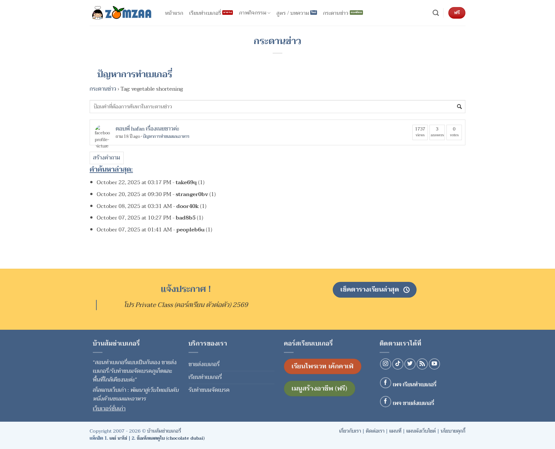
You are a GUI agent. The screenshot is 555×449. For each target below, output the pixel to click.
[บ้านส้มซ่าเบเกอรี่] (122, 13)
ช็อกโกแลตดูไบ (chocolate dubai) (171, 438)
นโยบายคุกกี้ (453, 431)
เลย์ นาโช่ (118, 438)
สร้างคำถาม (106, 157)
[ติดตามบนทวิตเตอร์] (410, 364)
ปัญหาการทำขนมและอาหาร (166, 136)
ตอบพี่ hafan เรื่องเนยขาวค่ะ (147, 128)
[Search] (436, 13)
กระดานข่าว (103, 89)
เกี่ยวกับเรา (350, 431)
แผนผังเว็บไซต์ (421, 431)
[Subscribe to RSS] (422, 364)
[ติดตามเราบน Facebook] (385, 383)
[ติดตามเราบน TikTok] (397, 364)
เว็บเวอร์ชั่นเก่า (109, 408)
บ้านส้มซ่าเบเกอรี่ (164, 431)
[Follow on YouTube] (434, 364)
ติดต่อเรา (375, 431)
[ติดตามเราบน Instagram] (385, 364)
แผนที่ (395, 431)
